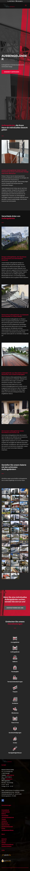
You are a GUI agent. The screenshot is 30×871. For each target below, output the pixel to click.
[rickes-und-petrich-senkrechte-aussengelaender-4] (6, 559)
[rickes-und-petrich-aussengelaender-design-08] (24, 494)
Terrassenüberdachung (8, 817)
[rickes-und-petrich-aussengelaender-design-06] (6, 494)
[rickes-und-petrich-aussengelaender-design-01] (15, 572)
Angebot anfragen (11, 72)
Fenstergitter (5, 815)
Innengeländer (5, 810)
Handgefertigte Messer (8, 830)
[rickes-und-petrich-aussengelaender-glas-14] (24, 526)
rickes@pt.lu (9, 779)
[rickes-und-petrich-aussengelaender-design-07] (15, 494)
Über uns (4, 840)
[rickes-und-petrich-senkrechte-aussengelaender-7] (24, 559)
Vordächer (4, 821)
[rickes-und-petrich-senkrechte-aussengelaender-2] (15, 552)
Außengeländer (6, 811)
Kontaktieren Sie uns (15, 607)
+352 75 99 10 (12, 1)
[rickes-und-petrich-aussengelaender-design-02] (24, 572)
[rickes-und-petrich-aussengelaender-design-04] (15, 578)
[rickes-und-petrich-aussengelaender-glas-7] (24, 513)
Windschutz (5, 823)
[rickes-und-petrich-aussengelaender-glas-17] (15, 533)
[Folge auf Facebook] (3, 800)
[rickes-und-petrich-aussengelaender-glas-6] (15, 513)
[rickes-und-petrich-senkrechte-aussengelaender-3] (24, 552)
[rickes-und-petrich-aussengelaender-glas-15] (6, 533)
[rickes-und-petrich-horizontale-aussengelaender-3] (15, 539)
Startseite (4, 839)
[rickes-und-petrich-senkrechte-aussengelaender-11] (6, 572)
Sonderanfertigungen (7, 826)
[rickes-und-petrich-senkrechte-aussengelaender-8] (6, 565)
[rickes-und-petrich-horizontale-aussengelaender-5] (6, 546)
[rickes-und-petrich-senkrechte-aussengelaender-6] (15, 559)
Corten (3, 828)
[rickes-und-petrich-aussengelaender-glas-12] (6, 526)
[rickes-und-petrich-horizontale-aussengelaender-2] (6, 539)
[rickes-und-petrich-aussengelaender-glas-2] (6, 507)
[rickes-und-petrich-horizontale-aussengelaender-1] (24, 533)
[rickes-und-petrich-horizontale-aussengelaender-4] (24, 539)
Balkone (4, 813)
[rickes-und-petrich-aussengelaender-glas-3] (15, 507)
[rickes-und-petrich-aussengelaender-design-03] (6, 578)
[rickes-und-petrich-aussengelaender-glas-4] (24, 507)
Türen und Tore (5, 824)
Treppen (4, 819)
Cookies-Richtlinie (6, 846)
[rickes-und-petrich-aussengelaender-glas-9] (15, 520)
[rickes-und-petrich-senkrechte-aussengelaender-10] (24, 565)
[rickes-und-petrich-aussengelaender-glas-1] (24, 500)
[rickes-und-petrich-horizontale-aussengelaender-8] (24, 546)
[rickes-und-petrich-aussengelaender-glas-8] (6, 520)
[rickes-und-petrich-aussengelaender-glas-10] (24, 520)
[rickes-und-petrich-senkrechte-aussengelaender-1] (6, 552)
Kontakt (4, 842)
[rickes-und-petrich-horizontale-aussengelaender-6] (15, 546)
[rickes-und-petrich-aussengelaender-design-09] (6, 500)
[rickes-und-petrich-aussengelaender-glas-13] (15, 526)
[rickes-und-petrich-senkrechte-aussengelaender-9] (15, 565)
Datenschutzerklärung (7, 844)
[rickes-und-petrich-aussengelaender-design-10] (15, 500)
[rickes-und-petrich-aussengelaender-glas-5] (6, 513)
